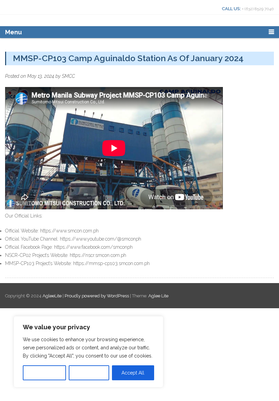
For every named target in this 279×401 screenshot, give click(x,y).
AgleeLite (53, 295)
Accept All (132, 373)
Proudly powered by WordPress (97, 295)
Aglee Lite (158, 295)
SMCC (68, 76)
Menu (13, 32)
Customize (44, 373)
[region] (88, 351)
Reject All (89, 373)
